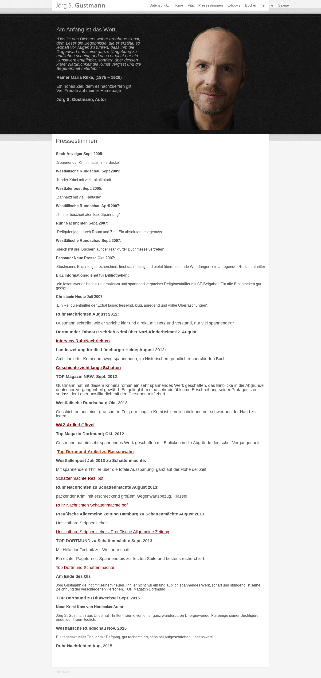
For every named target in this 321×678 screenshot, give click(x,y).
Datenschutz (159, 5)
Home (178, 5)
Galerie (283, 5)
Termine (267, 5)
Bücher (250, 5)
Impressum (63, 672)
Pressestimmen (210, 5)
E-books (233, 5)
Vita (191, 5)
